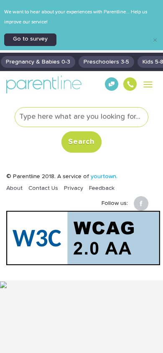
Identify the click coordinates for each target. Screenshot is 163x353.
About (14, 188)
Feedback (102, 188)
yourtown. (104, 176)
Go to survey (30, 39)
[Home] (44, 84)
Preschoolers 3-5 (106, 62)
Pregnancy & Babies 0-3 (38, 62)
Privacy (73, 188)
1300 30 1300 (128, 89)
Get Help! (110, 89)
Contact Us (43, 188)
